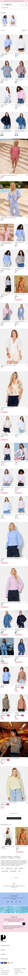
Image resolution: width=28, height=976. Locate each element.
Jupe (19, 871)
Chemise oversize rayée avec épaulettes (6, 54)
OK (23, 923)
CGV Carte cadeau (5, 970)
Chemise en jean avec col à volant (20, 657)
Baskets (21, 868)
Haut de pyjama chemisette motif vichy (9, 175)
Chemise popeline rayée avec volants (20, 488)
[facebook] (16, 902)
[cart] (12, 53)
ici (12, 928)
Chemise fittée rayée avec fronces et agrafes (6, 269)
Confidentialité (17, 970)
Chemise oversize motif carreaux (19, 713)
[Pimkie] (8, 5)
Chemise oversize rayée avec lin (6, 515)
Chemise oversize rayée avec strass (6, 322)
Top (2, 868)
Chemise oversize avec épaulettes (20, 54)
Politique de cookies (5, 972)
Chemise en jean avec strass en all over (5, 294)
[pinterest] (20, 902)
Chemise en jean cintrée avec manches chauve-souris (6, 131)
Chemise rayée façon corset (19, 243)
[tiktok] (12, 902)
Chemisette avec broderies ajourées (4, 434)
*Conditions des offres (18, 972)
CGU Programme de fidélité (19, 968)
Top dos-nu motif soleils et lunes (20, 294)
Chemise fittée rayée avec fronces (19, 105)
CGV (2, 968)
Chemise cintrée (4, 104)
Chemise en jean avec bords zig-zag (5, 629)
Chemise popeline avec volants (6, 488)
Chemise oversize (18, 434)
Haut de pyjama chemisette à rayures (8, 217)
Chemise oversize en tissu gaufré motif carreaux (20, 685)
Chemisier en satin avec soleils (7, 407)
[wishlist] (20, 5)
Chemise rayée (18, 461)
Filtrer (23, 30)
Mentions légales (4, 973)
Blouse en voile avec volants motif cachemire (10, 758)
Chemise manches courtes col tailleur (8, 365)
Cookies (15, 973)
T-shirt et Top (8, 868)
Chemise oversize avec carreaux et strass (5, 79)
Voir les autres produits (14, 818)
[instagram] (8, 902)
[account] (23, 5)
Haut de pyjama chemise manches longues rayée (6, 243)
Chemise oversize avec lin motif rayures (6, 462)
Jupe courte (13, 871)
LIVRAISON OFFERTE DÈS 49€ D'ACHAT (14, 1)
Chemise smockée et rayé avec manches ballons (11, 558)
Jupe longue (5, 871)
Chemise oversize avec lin (6, 846)
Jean (16, 868)
